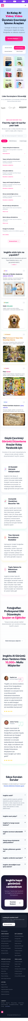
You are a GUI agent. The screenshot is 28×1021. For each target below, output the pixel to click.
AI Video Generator (18, 961)
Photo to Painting (4, 976)
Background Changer (19, 945)
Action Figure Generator (6, 978)
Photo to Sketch (4, 973)
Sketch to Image (4, 950)
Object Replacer (18, 955)
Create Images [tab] (23, 141)
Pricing (2, 1006)
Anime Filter (3, 971)
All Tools (3, 1002)
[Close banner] (26, 2)
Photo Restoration (18, 948)
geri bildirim (7, 1006)
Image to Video (18, 964)
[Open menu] (25, 5)
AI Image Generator (5, 936)
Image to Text (4, 984)
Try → (15, 1)
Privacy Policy (14, 1002)
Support (21, 1004)
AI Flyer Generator (4, 943)
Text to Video (17, 966)
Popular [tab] (4, 141)
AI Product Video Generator (20, 968)
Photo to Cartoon (4, 968)
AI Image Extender (4, 953)
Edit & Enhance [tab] (13, 141)
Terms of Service (4, 1004)
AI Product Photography (6, 948)
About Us (8, 1002)
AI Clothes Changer (5, 966)
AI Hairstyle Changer (5, 964)
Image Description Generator (7, 989)
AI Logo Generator (4, 938)
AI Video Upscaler (18, 973)
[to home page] (2, 5)
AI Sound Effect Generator (20, 976)
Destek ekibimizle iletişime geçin (14, 786)
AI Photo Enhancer (18, 941)
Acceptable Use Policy (13, 1004)
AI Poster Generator (5, 945)
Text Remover (17, 953)
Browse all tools (13, 241)
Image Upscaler (18, 943)
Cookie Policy (21, 1002)
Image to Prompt (4, 987)
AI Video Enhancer (18, 971)
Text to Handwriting (5, 991)
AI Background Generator (6, 941)
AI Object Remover (18, 950)
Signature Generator (5, 994)
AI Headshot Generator (5, 961)
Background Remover (19, 936)
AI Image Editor (18, 938)
